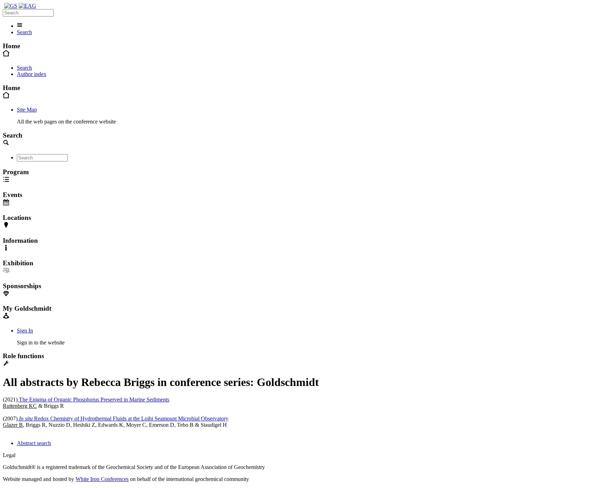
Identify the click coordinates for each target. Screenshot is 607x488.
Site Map (27, 110)
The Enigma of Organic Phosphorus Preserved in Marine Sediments (93, 400)
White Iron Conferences (102, 479)
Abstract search (34, 443)
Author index (31, 74)
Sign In (25, 331)
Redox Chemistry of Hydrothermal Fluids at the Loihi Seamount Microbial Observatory (123, 419)
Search (24, 32)
